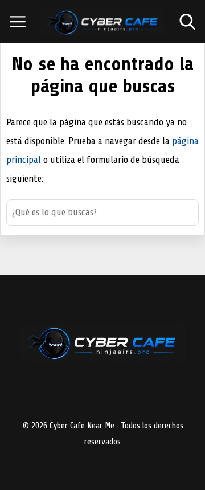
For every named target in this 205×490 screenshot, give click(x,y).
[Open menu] (18, 22)
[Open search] (187, 22)
